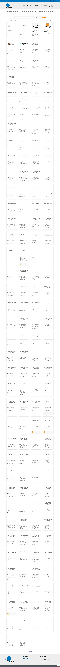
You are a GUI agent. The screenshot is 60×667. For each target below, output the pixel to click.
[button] (7, 21)
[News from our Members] (20, 264)
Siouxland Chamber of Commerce (51, 5)
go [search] (44, 17)
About (23, 5)
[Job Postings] (44, 414)
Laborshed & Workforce (36, 5)
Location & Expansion (29, 5)
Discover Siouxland (43, 5)
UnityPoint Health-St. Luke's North (23, 49)
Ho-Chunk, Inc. (22, 30)
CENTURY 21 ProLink (11, 30)
